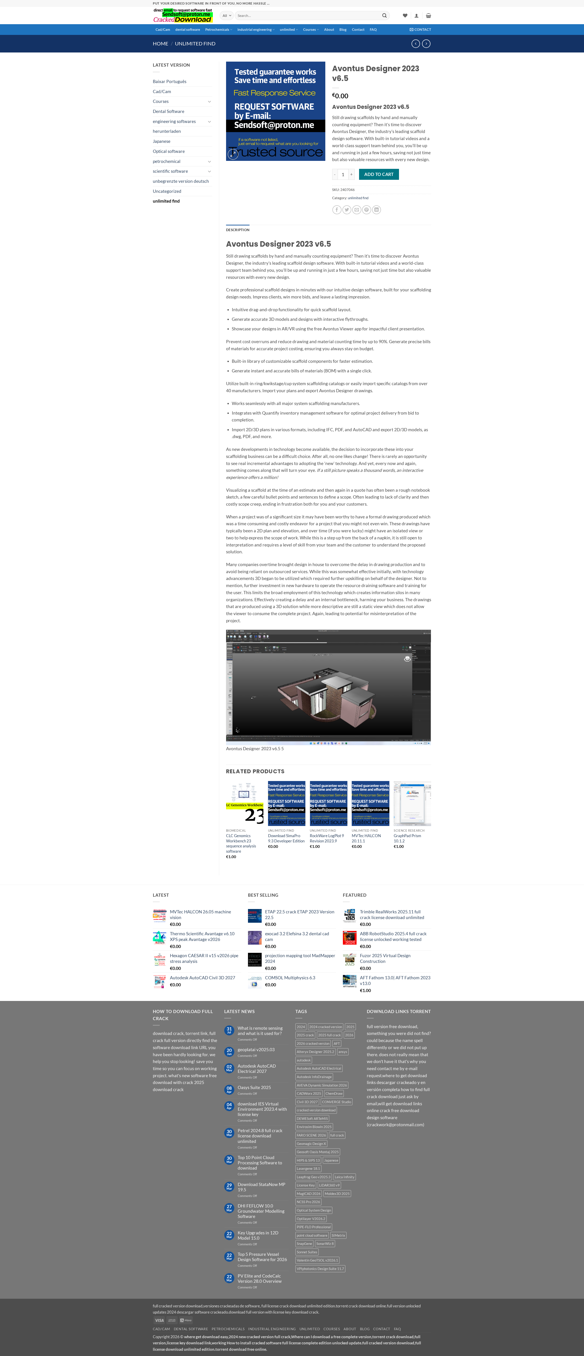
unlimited (287, 29)
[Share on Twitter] (347, 209)
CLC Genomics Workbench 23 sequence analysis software (241, 843)
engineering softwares (174, 121)
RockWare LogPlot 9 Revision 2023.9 (327, 838)
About (329, 29)
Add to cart (379, 174)
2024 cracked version (325, 1027)
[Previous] (226, 824)
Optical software (169, 151)
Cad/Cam (163, 29)
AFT (337, 1043)
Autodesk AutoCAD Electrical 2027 (257, 1068)
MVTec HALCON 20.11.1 (366, 838)
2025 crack (305, 1035)
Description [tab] (237, 230)
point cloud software (312, 1235)
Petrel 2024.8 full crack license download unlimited (260, 1136)
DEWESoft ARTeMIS (312, 1118)
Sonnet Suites (307, 1252)
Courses (309, 29)
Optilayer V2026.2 (311, 1219)
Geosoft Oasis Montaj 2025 (318, 1152)
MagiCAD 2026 (309, 1193)
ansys (343, 1052)
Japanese (161, 141)
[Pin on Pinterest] (366, 209)
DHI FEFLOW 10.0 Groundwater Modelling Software (261, 1211)
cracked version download (316, 1110)
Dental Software (168, 111)
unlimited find (195, 43)
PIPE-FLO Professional (314, 1227)
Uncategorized (167, 191)
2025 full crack (329, 1035)
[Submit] (384, 15)
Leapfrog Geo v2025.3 (314, 1177)
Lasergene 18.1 (308, 1168)
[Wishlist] (405, 15)
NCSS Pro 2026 (308, 1202)
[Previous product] (426, 43)
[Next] (431, 824)
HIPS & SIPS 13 (308, 1160)
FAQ (373, 29)
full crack (337, 1135)
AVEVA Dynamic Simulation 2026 (322, 1085)
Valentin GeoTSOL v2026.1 (317, 1260)
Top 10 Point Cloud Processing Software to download (260, 1162)
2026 (349, 1035)
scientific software (170, 171)
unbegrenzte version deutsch (181, 181)
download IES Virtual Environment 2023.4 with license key (262, 1109)
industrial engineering (254, 29)
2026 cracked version (313, 1043)
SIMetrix (338, 1235)
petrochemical (166, 161)
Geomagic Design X (311, 1144)
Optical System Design (314, 1210)
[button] (416, 15)
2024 (301, 1027)
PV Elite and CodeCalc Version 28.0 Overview (260, 1278)
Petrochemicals (217, 29)
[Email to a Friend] (356, 209)
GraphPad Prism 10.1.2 (407, 838)
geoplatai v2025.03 (256, 1049)
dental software (187, 29)
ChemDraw (334, 1093)
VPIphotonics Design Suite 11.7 (320, 1269)
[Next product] (416, 43)
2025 (350, 1027)
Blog (343, 29)
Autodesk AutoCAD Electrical (319, 1068)
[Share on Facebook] (337, 209)
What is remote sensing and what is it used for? (260, 1030)
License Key (306, 1185)
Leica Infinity (345, 1177)
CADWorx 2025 (309, 1093)
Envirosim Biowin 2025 (314, 1127)
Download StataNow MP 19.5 (261, 1187)
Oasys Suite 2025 (254, 1087)
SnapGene (304, 1243)
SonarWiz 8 (325, 1243)
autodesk (304, 1060)
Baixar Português (169, 81)
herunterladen (167, 131)
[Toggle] (209, 101)
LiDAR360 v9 (329, 1185)
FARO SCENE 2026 (311, 1135)
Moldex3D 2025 (337, 1193)
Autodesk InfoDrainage (314, 1077)
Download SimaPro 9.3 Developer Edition (286, 838)
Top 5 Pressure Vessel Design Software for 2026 (262, 1256)
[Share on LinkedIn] (376, 209)
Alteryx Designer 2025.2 (315, 1052)
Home (160, 43)
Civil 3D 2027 (307, 1102)
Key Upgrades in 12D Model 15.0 (258, 1235)
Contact (358, 29)
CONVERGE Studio (336, 1102)
